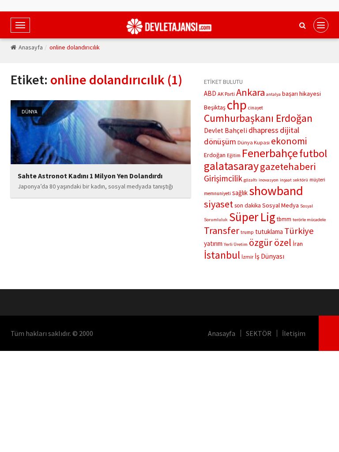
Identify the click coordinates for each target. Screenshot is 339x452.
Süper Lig (252, 216)
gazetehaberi (288, 166)
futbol (313, 153)
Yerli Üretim (236, 244)
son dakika (247, 205)
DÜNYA (30, 111)
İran (298, 244)
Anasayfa (31, 47)
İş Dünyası (269, 256)
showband (276, 191)
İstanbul (222, 255)
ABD (210, 93)
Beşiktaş (215, 107)
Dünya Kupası (253, 142)
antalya (273, 94)
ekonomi (289, 141)
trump (247, 232)
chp (237, 105)
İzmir (247, 256)
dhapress (264, 130)
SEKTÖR (258, 333)
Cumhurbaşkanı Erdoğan (258, 118)
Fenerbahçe (270, 153)
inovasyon (269, 180)
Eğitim (234, 155)
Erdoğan (215, 155)
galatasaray (231, 165)
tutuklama (269, 231)
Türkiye (299, 231)
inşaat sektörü (294, 180)
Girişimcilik (223, 178)
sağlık (240, 192)
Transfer (221, 230)
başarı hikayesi (301, 94)
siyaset (218, 204)
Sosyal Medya (280, 205)
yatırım (213, 243)
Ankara (250, 92)
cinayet (255, 108)
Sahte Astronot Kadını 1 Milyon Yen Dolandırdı (90, 175)
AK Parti (226, 93)
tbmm (284, 219)
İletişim (293, 333)
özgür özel (270, 243)
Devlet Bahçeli (225, 130)
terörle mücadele (309, 219)
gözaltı (250, 180)
